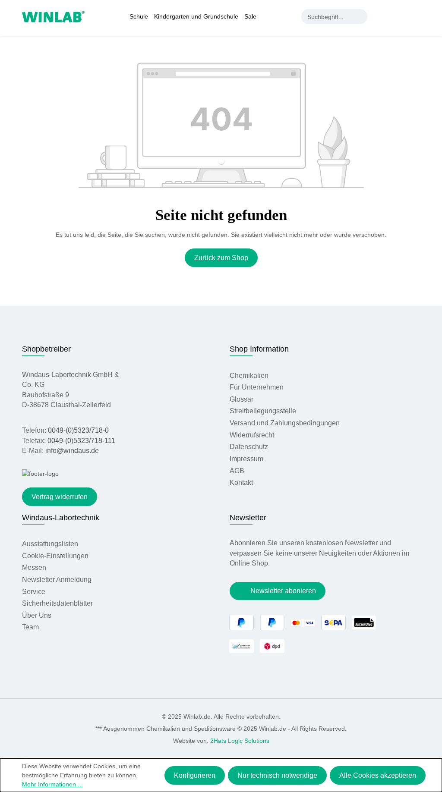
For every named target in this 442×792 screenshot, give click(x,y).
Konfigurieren (194, 775)
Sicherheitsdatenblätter (57, 603)
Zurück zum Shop (221, 257)
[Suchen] (359, 16)
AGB (237, 471)
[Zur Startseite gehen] (53, 16)
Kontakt (241, 482)
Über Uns (36, 615)
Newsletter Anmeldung (57, 579)
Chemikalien (249, 375)
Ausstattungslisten (50, 543)
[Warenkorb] (415, 16)
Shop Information (259, 349)
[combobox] (327, 16)
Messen (34, 567)
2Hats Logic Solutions (239, 740)
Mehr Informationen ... (52, 784)
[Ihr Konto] (380, 16)
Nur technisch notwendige (277, 775)
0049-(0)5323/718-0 (78, 430)
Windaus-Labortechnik (60, 517)
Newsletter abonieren (283, 590)
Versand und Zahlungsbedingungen (285, 423)
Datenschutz (249, 446)
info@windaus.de (72, 450)
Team (30, 627)
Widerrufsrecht (252, 435)
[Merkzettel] (398, 16)
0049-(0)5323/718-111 (81, 440)
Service (33, 591)
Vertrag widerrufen (60, 496)
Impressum (246, 458)
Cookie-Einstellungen (55, 555)
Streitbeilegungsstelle (263, 411)
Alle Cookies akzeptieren (377, 775)
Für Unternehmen (257, 387)
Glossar (241, 399)
